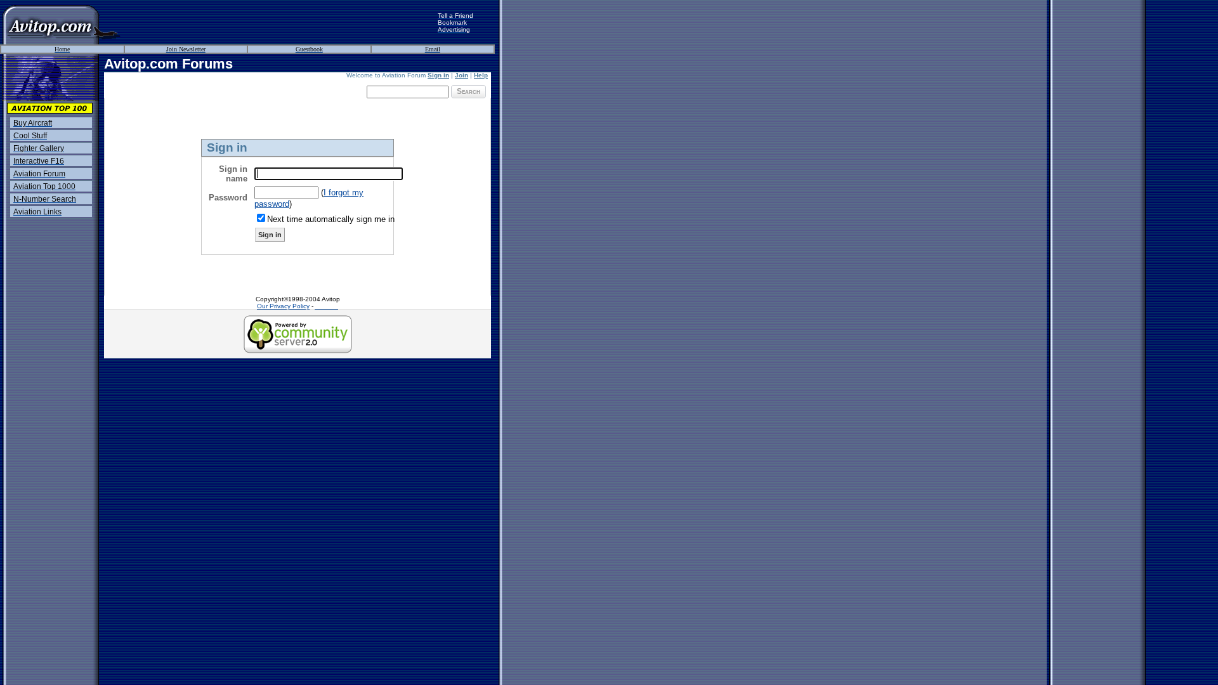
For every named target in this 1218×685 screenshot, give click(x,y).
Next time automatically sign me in (331, 219)
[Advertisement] (279, 22)
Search (468, 91)
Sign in (438, 75)
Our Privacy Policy (283, 306)
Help (481, 75)
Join (461, 75)
